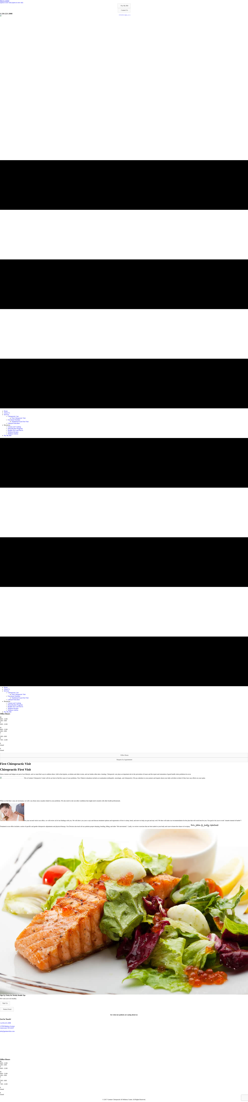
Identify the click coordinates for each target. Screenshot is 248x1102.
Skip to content (4, 1)
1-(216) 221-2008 (5, 1023)
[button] (124, 5)
